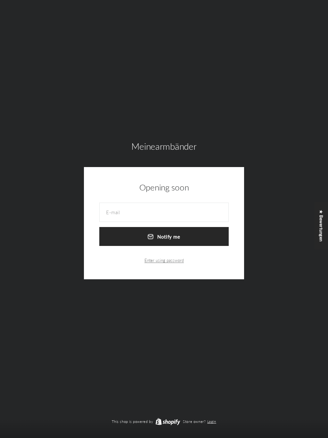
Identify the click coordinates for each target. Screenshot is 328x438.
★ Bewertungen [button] (321, 226)
